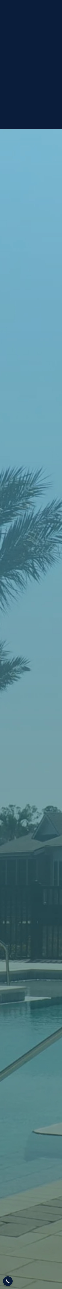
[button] (8, 1281)
